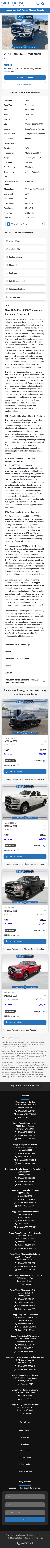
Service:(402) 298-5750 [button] (26, 1248)
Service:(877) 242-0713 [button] (26, 1351)
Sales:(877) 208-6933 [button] (26, 1302)
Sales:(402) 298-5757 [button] (26, 1245)
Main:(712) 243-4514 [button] (26, 1299)
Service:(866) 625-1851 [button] (26, 1227)
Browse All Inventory (25, 77)
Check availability (15, 771)
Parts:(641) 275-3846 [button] (26, 1163)
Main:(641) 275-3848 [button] (26, 1153)
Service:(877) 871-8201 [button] (26, 1306)
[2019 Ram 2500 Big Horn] (25, 887)
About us (25, 1437)
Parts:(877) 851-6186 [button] (26, 1270)
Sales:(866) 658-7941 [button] (26, 1348)
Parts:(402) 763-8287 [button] (26, 1206)
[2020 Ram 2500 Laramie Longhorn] (25, 972)
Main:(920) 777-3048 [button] (26, 1366)
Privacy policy (25, 1464)
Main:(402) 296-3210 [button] (26, 1242)
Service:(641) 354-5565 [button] (26, 1114)
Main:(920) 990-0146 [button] (26, 1132)
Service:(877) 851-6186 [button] (26, 1266)
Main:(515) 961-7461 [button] (26, 1345)
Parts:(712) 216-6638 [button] (26, 1184)
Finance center (25, 1457)
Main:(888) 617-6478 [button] (26, 1199)
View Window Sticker (20, 224)
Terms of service (25, 1471)
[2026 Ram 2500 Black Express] (25, 717)
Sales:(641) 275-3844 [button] (26, 1157)
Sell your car (25, 1451)
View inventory (25, 1430)
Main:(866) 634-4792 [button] (26, 1263)
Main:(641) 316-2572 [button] (26, 1324)
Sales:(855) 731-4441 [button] (26, 1224)
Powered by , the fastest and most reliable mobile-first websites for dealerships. (25, 1536)
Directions (25, 1444)
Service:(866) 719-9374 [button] (26, 1202)
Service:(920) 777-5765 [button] (26, 1369)
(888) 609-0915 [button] (27, 1384)
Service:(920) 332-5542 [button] (26, 1135)
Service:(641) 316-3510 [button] (26, 1327)
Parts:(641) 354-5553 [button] (26, 1117)
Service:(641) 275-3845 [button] (26, 1160)
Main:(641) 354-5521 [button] (26, 1111)
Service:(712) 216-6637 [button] (26, 1181)
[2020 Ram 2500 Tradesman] (25, 802)
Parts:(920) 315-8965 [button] (26, 1139)
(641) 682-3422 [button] (27, 1399)
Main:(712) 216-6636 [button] (26, 1178)
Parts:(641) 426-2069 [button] (26, 1330)
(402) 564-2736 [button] (27, 1284)
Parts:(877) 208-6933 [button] (26, 1309)
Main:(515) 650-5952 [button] (26, 1220)
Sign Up (25, 1519)
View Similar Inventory (25, 84)
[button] (37, 3)
